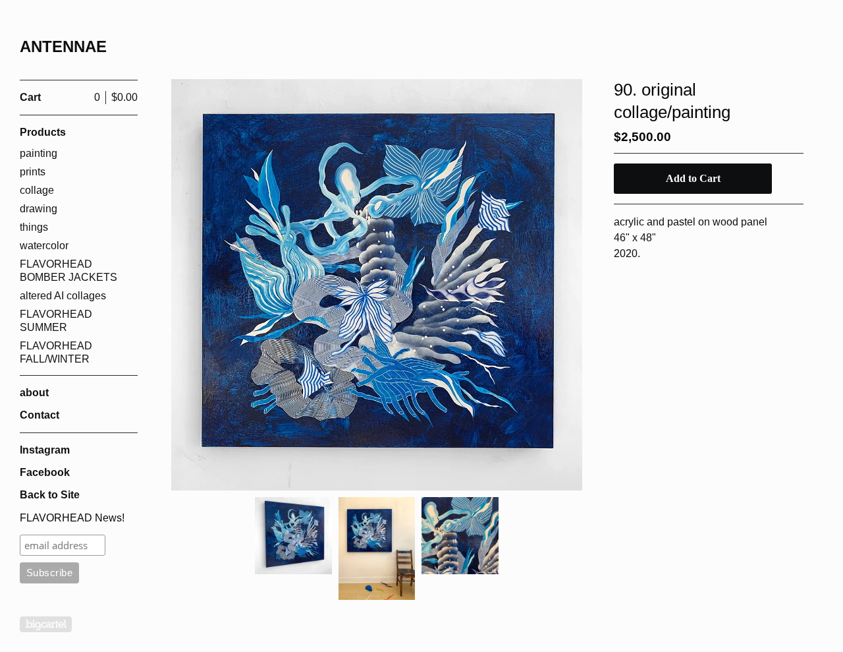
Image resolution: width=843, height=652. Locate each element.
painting (38, 153)
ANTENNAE (63, 46)
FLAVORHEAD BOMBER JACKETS (68, 270)
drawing (38, 208)
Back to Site (50, 494)
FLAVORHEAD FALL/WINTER (56, 352)
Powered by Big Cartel (46, 624)
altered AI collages (63, 295)
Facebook (45, 472)
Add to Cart (693, 178)
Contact (39, 415)
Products (43, 132)
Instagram (45, 450)
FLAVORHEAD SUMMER (56, 321)
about (34, 392)
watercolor (44, 245)
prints (32, 171)
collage (37, 190)
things (34, 227)
